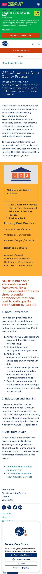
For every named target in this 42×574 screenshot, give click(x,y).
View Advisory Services (19, 477)
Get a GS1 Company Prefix (21, 35)
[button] (21, 50)
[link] (5, 43)
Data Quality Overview (18, 473)
